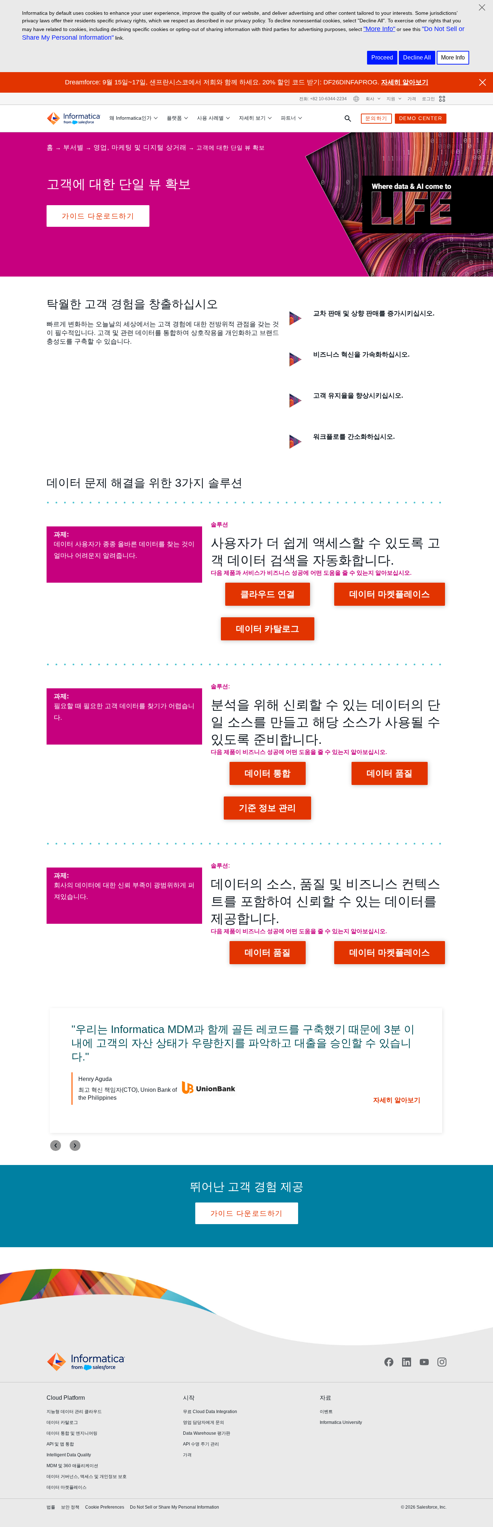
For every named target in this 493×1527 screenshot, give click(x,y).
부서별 (73, 147)
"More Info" (379, 28)
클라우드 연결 (267, 594)
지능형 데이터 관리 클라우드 (74, 1411)
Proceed (382, 57)
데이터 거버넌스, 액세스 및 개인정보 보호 (87, 1476)
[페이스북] (388, 1362)
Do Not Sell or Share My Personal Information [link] (174, 1507)
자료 (325, 1398)
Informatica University (341, 1422)
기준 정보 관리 (267, 808)
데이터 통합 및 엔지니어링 (72, 1433)
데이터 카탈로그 (267, 629)
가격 (411, 98)
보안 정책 (70, 1507)
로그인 (428, 98)
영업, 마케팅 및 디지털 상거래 (140, 147)
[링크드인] (406, 1362)
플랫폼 (174, 118)
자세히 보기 (252, 118)
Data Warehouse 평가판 (206, 1433)
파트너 (288, 118)
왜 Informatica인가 (130, 118)
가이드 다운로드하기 (98, 216)
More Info (453, 57)
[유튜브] (424, 1362)
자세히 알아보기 (404, 82)
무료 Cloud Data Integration (210, 1411)
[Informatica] (74, 118)
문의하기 (376, 118)
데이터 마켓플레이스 (389, 594)
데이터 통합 (268, 773)
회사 (370, 98)
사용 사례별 (210, 118)
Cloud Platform (66, 1398)
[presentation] (55, 1145)
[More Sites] (442, 98)
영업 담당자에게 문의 (203, 1422)
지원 (391, 98)
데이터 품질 (390, 773)
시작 (189, 1398)
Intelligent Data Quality (69, 1454)
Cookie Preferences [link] (104, 1507)
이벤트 (326, 1411)
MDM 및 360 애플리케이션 (72, 1465)
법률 (51, 1507)
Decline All (417, 57)
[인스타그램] (441, 1362)
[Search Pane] (348, 118)
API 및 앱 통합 (60, 1444)
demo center (420, 118)
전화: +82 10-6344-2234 (323, 98)
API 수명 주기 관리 (201, 1444)
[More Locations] (356, 98)
